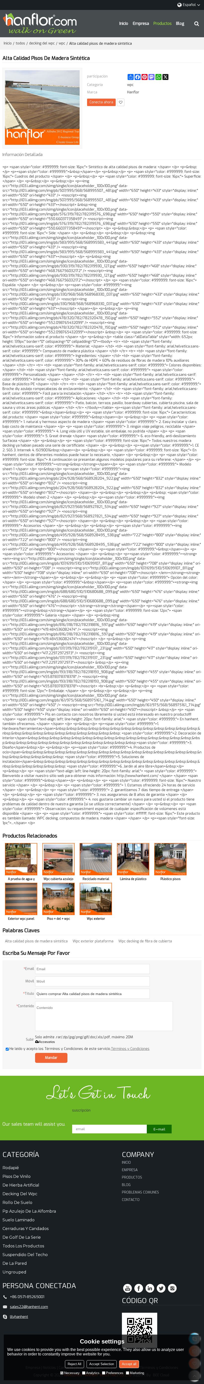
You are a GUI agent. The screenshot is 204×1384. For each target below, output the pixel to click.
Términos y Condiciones (130, 1048)
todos (20, 43)
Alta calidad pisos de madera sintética (36, 941)
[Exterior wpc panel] (21, 899)
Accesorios (47, 1042)
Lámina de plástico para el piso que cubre (133, 880)
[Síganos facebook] (138, 1288)
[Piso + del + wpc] (58, 899)
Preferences (114, 1373)
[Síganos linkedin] (150, 1288)
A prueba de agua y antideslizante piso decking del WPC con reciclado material (21, 880)
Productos (162, 23)
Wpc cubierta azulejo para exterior (58, 880)
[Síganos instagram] (172, 1288)
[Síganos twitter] (161, 1288)
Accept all (129, 1364)
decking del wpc (42, 43)
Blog (180, 23)
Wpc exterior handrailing (96, 920)
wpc (62, 43)
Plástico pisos (170, 879)
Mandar (51, 1057)
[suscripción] (159, 1129)
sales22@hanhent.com (29, 1306)
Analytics (93, 1373)
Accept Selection (101, 1364)
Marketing (137, 1373)
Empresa (141, 23)
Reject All (74, 1364)
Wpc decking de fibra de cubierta (145, 941)
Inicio (123, 23)
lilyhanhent (19, 1316)
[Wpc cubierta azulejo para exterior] (58, 859)
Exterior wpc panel (21, 919)
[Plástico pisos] (170, 859)
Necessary (72, 1373)
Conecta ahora (101, 102)
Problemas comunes (140, 1192)
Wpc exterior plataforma (93, 941)
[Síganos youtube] (127, 1288)
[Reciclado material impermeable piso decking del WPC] (96, 859)
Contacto (131, 1199)
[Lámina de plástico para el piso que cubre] (133, 859)
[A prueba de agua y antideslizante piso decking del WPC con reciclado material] (21, 859)
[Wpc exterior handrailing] (96, 899)
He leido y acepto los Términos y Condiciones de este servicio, (79, 1048)
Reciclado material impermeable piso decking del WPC (96, 880)
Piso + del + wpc (58, 919)
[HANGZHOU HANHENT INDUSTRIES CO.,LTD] (39, 23)
